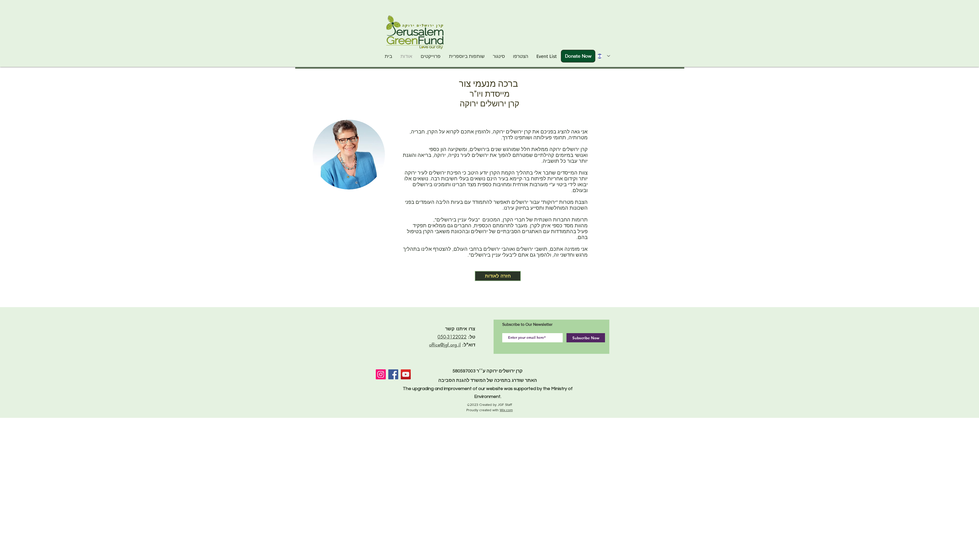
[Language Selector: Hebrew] (602, 56)
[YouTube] (406, 374)
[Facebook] (393, 374)
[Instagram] (381, 374)
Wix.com (506, 410)
